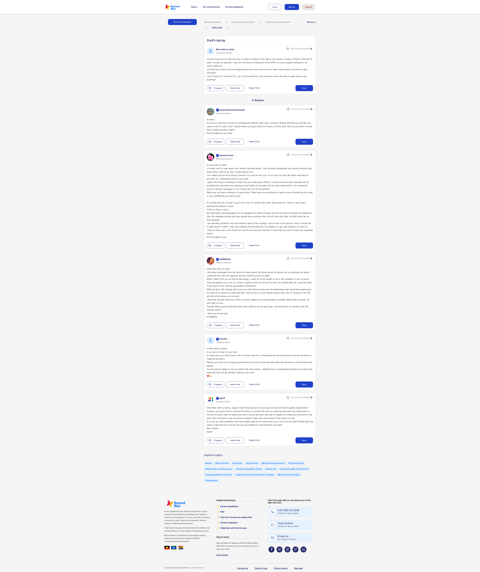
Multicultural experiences (273, 463)
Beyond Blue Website (175, 503)
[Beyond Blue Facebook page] (272, 554)
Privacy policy (281, 568)
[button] (210, 88)
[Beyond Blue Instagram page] (288, 554)
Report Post (254, 88)
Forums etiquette (229, 522)
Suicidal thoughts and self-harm (294, 469)
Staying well (270, 469)
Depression (237, 463)
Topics (194, 7)
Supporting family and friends (218, 475)
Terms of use (260, 568)
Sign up (291, 7)
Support (308, 7)
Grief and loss (252, 463)
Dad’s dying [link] (217, 27)
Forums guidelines (234, 7)
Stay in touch (222, 555)
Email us (283, 536)
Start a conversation (182, 22)
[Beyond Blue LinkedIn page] (304, 554)
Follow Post (235, 88)
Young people (211, 480)
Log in (275, 7)
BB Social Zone (222, 463)
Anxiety (208, 463)
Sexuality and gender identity (249, 469)
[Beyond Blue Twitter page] (296, 554)
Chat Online (285, 523)
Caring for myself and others (243, 22)
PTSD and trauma (296, 463)
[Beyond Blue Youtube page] (280, 554)
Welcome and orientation (289, 475)
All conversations (211, 7)
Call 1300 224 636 (288, 510)
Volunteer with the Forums (233, 528)
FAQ (222, 511)
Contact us (242, 568)
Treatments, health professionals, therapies (254, 475)
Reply (304, 88)
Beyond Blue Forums (175, 7)
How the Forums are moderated (236, 517)
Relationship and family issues (278, 22)
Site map (298, 568)
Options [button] (310, 22)
